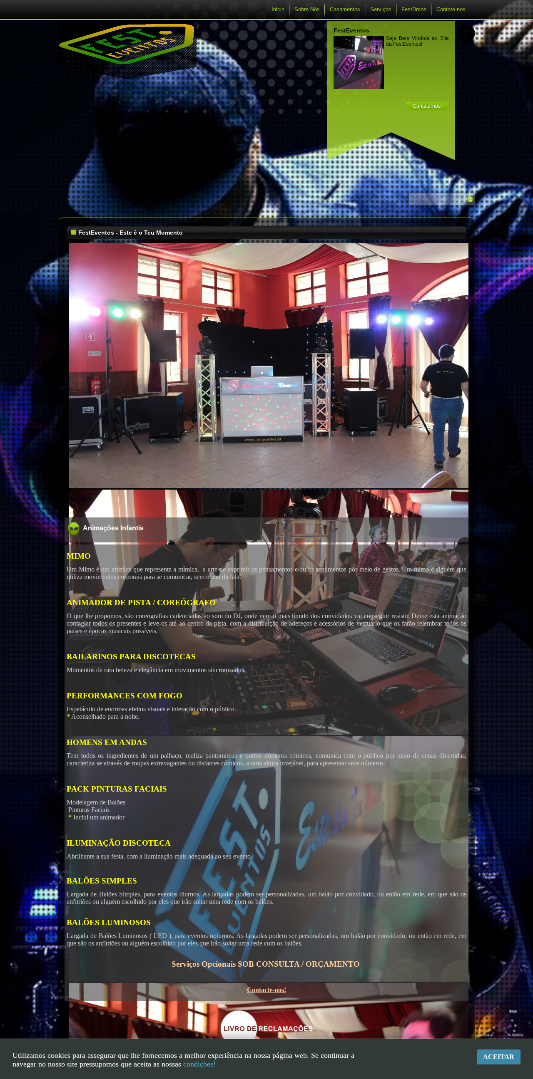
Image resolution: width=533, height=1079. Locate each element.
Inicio (277, 9)
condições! (199, 1064)
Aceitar (498, 1056)
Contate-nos (451, 9)
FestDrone (413, 9)
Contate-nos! (427, 106)
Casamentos (345, 9)
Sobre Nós (307, 9)
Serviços (380, 9)
